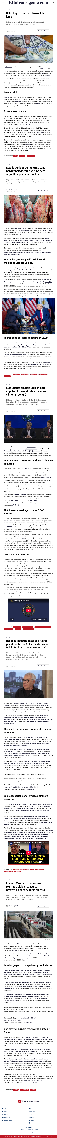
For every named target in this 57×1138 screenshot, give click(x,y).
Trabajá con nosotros (7, 1120)
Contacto (32, 1123)
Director (5, 1111)
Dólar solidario (31, 155)
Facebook (32, 1109)
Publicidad (5, 1123)
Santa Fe (33, 1089)
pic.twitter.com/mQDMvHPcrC (33, 1080)
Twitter (31, 1114)
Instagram (32, 1111)
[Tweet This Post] (41, 31)
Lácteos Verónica (23, 944)
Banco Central (17, 627)
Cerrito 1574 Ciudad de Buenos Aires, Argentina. (28, 1128)
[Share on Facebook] (38, 31)
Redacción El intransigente (13, 30)
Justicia (14, 950)
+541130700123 (20, 1136)
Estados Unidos (20, 228)
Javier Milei (48, 282)
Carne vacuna (25, 374)
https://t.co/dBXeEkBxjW (28, 1018)
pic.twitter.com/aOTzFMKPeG (28, 787)
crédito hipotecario (31, 449)
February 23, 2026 (32, 1083)
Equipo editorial (6, 1117)
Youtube (32, 1120)
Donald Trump (34, 374)
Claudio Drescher (40, 869)
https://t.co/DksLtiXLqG (11, 787)
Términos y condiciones (33, 1132)
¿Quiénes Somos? (7, 1109)
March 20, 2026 (30, 789)
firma (22, 948)
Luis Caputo (31, 447)
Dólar (16, 155)
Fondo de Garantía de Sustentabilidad (16, 451)
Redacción (5, 1114)
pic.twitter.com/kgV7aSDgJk (13, 1020)
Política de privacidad (23, 1132)
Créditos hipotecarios (28, 627)
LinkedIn (32, 1117)
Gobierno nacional (9, 629)
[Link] (44, 31)
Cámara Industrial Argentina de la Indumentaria (27, 703)
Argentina (17, 374)
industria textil (9, 871)
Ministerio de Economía (28, 629)
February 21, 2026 (27, 1022)
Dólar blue (23, 155)
